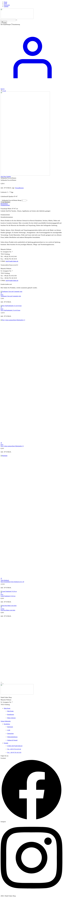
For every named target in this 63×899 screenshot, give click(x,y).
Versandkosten (19, 188)
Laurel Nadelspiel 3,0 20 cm (8, 596)
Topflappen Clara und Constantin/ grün (11, 296)
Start (2, 176)
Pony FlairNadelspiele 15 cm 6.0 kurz (10, 310)
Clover (2, 608)
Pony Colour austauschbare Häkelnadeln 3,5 (12, 446)
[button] (3, 90)
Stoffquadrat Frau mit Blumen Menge (11, 200)
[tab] (31, 203)
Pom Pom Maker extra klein (8, 610)
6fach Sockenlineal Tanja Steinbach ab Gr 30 (12, 581)
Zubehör (8, 176)
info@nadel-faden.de (12, 261)
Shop (4, 176)
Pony (2, 294)
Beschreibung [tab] (4, 203)
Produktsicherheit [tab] (5, 205)
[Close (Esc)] (1, 682)
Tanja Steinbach (5, 580)
